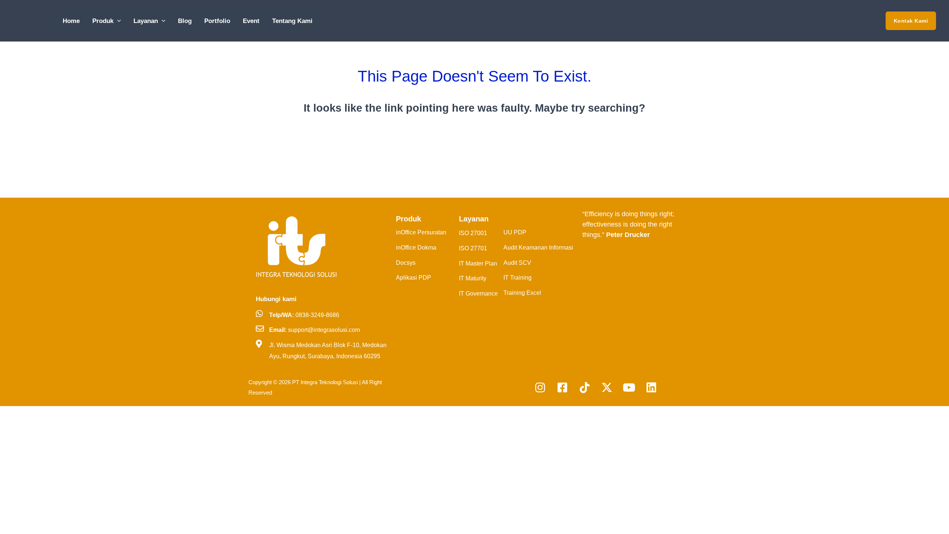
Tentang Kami (292, 20)
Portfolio (217, 20)
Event (251, 20)
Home (71, 20)
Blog (185, 20)
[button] (117, 20)
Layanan (145, 20)
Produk (102, 20)
